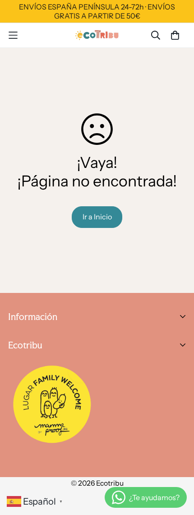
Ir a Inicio (97, 216)
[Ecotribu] (97, 34)
